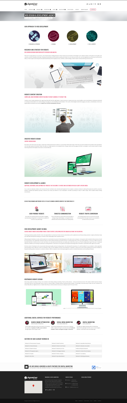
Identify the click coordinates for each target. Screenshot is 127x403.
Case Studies (70, 9)
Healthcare (62, 9)
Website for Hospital (29, 353)
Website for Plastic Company (57, 353)
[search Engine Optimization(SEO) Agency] (93, 4)
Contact (77, 9)
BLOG (91, 400)
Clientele (93, 9)
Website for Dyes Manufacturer (58, 356)
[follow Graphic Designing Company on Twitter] (46, 390)
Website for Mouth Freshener (58, 343)
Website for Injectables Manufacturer (83, 343)
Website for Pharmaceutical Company (32, 343)
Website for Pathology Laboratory (82, 356)
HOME (76, 400)
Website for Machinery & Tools (58, 348)
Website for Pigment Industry (31, 348)
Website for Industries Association (83, 346)
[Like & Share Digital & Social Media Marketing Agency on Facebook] (50, 390)
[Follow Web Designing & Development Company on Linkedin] (48, 390)
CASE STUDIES (86, 400)
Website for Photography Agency (31, 351)
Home (25, 9)
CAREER (95, 400)
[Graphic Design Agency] (87, 4)
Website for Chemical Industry (31, 346)
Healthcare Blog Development (82, 348)
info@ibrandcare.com (74, 387)
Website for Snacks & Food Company (83, 351)
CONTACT (99, 400)
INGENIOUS (81, 400)
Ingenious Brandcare (29, 400)
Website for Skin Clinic (29, 356)
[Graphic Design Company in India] (30, 377)
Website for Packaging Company (58, 351)
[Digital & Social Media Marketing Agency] (91, 4)
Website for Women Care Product (58, 346)
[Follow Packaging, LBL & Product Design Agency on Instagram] (54, 390)
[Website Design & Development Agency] (89, 4)
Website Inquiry (84, 9)
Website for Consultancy (81, 353)
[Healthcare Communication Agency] (95, 4)
